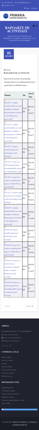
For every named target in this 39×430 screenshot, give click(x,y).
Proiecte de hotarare (7, 360)
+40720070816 (8, 2)
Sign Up (34, 8)
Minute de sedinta (7, 367)
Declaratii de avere (7, 376)
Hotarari (4, 363)
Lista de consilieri (6, 357)
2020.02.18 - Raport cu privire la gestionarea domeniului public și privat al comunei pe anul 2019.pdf (13, 289)
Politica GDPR (6, 403)
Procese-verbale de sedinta (9, 370)
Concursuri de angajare (8, 391)
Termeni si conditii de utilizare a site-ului (13, 400)
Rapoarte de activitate (8, 373)
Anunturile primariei (7, 388)
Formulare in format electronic (10, 394)
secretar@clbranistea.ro (23, 2)
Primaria (8, 70)
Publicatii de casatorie (8, 397)
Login (27, 8)
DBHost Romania (19, 422)
